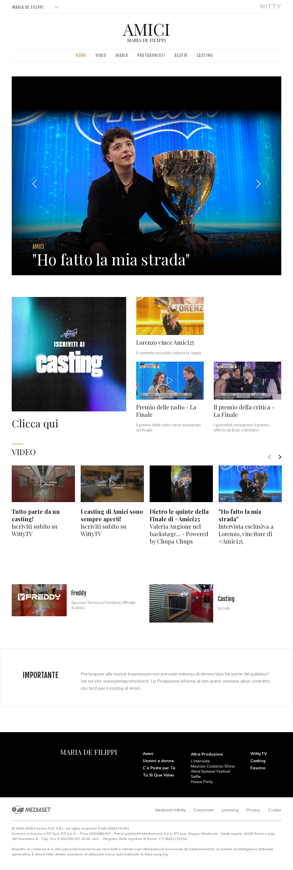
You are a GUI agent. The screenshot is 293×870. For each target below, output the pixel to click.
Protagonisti (151, 55)
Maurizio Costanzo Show (213, 766)
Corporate (203, 809)
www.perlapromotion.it (126, 681)
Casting (205, 55)
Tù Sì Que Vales (158, 775)
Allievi (181, 55)
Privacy (253, 809)
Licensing (230, 809)
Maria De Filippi (28, 7)
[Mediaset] (31, 810)
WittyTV (258, 753)
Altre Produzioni (207, 754)
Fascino (258, 767)
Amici (148, 753)
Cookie (274, 809)
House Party (202, 781)
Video (101, 55)
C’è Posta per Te (159, 767)
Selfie (196, 776)
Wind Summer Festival (210, 771)
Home (81, 55)
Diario (122, 55)
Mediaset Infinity (170, 809)
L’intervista (200, 761)
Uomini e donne (158, 760)
